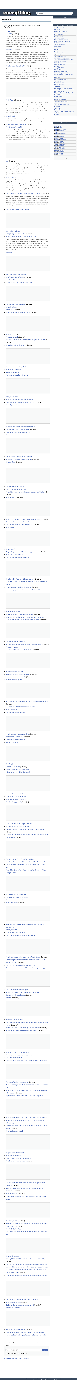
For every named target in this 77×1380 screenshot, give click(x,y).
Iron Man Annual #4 (59, 84)
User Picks (57, 29)
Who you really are (12, 397)
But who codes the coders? (15, 66)
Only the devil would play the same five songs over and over (25, 340)
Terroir (56, 33)
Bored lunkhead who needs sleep (17, 1161)
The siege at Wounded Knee (61, 104)
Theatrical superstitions (60, 144)
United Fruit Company (60, 99)
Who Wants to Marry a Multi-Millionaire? (19, 459)
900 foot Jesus (58, 69)
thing (56, 127)
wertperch (62, 130)
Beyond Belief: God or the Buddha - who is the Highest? (24, 1095)
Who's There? (10, 116)
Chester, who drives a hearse (15, 995)
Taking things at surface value (15, 234)
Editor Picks (57, 86)
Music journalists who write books (17, 375)
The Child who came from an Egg (17, 897)
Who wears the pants (13, 435)
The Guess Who (11, 280)
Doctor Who (10, 100)
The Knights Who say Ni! (14, 127)
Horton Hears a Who (12, 372)
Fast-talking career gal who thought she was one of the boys (25, 492)
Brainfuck (56, 114)
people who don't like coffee (61, 71)
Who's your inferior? (12, 930)
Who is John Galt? (12, 902)
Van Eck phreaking (59, 38)
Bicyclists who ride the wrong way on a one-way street (24, 644)
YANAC (56, 132)
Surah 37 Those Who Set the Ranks (18, 826)
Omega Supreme (58, 62)
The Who (9, 34)
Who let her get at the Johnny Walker (18, 1052)
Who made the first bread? (14, 737)
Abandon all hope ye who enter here (18, 312)
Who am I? (9, 334)
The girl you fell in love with (15, 405)
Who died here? (11, 497)
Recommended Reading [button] (65, 25)
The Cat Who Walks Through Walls (17, 209)
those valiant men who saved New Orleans (20, 402)
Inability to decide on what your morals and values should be (26, 829)
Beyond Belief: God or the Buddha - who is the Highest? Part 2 (26, 1117)
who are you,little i (12, 742)
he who (8, 31)
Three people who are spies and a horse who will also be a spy (27, 1060)
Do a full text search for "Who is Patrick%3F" (17, 1358)
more (65, 158)
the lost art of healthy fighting (61, 58)
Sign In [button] (65, 17)
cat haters (9, 253)
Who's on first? (10, 462)
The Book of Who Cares (14, 1229)
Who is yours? (10, 549)
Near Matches (12, 1353)
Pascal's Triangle (58, 110)
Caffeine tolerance (59, 150)
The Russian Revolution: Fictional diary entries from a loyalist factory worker (64, 112)
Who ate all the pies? (13, 1256)
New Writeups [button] (65, 123)
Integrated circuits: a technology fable (63, 93)
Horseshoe (57, 103)
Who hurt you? (10, 527)
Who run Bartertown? (13, 1308)
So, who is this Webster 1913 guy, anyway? (20, 579)
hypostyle (61, 154)
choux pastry (57, 46)
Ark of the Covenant (59, 98)
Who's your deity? (11, 709)
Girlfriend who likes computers (16, 124)
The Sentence (58, 81)
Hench (56, 51)
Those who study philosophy (15, 739)
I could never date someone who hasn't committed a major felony (27, 701)
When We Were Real (59, 64)
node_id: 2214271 (59, 68)
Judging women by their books (16, 677)
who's (7, 465)
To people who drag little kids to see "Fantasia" (21, 1030)
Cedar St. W (57, 126)
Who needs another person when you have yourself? (23, 519)
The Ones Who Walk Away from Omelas (19, 650)
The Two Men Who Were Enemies (17, 489)
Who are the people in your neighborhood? (20, 399)
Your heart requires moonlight (61, 73)
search (45, 1350)
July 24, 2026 (57, 54)
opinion (57, 133)
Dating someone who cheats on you (17, 674)
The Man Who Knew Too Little (16, 712)
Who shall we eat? (12, 337)
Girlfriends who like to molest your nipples (19, 614)
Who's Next (9, 50)
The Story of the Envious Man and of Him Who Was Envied (25, 862)
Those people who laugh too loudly (17, 557)
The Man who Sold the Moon (15, 641)
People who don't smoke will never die (18, 587)
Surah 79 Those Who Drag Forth (16, 894)
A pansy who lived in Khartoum (16, 799)
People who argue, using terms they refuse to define (23, 957)
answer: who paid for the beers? (16, 794)
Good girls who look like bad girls (17, 989)
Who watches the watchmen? (15, 671)
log (55, 154)
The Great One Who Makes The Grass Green (21, 707)
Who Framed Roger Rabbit (15, 277)
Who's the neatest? (12, 647)
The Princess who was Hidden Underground (20, 935)
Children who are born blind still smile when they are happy (25, 968)
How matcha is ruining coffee (61, 39)
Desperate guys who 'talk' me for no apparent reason (23, 552)
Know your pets (11, 177)
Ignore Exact (23, 1353)
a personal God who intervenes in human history (22, 1299)
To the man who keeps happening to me (19, 1055)
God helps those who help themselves (18, 522)
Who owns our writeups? (14, 611)
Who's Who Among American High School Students (23, 1027)
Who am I (9, 998)
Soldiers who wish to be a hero (16, 796)
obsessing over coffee (60, 129)
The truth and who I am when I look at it (19, 524)
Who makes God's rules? (14, 369)
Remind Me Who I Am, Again (15, 1329)
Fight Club (57, 77)
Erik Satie (56, 66)
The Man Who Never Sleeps (15, 486)
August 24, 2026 (58, 153)
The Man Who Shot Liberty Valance (17, 429)
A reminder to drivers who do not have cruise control (23, 620)
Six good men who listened (15, 1153)
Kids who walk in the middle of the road (19, 282)
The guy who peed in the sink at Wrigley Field (21, 965)
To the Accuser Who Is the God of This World (20, 427)
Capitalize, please (12, 1221)
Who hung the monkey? (13, 1155)
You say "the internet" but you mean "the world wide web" (25, 1259)
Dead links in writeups (13, 231)
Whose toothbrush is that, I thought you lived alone (22, 992)
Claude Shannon (58, 34)
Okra (55, 48)
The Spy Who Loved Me (14, 802)
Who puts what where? (13, 1302)
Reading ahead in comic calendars (17, 769)
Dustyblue (62, 148)
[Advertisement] (38, 4)
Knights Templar (58, 96)
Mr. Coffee (57, 49)
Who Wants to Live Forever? (15, 554)
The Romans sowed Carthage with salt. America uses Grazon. (64, 60)
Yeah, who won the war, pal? (15, 932)
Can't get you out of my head (61, 79)
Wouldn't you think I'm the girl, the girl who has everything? (25, 617)
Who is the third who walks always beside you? (21, 236)
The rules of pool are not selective (17, 1082)
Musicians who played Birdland (16, 274)
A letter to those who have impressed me (19, 456)
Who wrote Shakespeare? (14, 679)
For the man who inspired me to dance (18, 1158)
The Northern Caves (59, 44)
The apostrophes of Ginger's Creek (17, 367)
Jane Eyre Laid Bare (59, 53)
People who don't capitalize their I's (17, 734)
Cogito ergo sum (58, 94)
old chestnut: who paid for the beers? (18, 772)
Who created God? (12, 1193)
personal (57, 139)
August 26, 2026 (58, 138)
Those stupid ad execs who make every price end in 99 (24, 193)
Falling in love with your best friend (63, 88)
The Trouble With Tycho (60, 56)
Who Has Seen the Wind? (14, 1131)
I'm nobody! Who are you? (14, 1019)
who (7, 161)
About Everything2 (59, 27)
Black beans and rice (59, 82)
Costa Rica (57, 108)
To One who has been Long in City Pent (19, 824)
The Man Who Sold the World (15, 304)
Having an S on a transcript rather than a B (20, 1305)
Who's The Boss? (11, 307)
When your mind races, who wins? (17, 900)
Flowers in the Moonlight (60, 31)
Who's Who (9, 310)
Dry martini (57, 106)
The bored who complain (14, 1057)
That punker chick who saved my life (18, 432)
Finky (60, 127)
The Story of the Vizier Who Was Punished (20, 859)
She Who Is (9, 764)
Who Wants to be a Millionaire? (16, 345)
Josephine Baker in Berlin (61, 101)
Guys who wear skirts (13, 767)
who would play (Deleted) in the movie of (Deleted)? (23, 590)
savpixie (61, 142)
